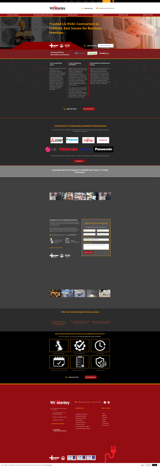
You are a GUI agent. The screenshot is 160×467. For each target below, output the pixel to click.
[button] (78, 1)
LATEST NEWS (105, 423)
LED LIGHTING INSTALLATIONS (82, 426)
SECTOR (104, 419)
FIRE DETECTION (79, 420)
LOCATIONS (104, 417)
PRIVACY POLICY (105, 425)
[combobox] (96, 240)
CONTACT (104, 421)
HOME (103, 413)
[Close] (158, 465)
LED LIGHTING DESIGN (80, 422)
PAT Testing (91, 336)
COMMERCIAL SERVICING (81, 416)
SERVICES (104, 415)
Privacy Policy (49, 465)
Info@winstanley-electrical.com (59, 235)
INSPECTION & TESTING (81, 418)
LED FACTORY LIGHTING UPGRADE (83, 428)
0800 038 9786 (92, 46)
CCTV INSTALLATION (80, 424)
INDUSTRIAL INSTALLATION (82, 414)
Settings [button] (142, 465)
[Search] (109, 8)
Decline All (148, 465)
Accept (154, 465)
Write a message (87, 242)
